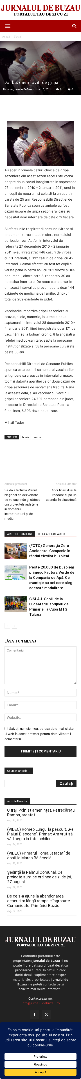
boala (25, 437)
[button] (7, 26)
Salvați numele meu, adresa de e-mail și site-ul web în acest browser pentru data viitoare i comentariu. (39, 734)
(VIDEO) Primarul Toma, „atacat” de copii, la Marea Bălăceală (38, 855)
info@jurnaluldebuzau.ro (41, 1003)
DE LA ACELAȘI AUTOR (52, 534)
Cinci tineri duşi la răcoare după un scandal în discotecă (61, 495)
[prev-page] (7, 626)
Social (18, 36)
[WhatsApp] (54, 110)
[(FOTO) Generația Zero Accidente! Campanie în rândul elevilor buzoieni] (15, 551)
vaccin (37, 437)
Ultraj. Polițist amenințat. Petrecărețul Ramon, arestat (41, 812)
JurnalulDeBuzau (24, 89)
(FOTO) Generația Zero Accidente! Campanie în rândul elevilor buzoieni (49, 550)
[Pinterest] (43, 110)
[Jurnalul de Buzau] (40, 10)
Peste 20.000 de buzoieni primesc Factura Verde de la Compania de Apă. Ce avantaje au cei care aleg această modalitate (51, 577)
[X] (33, 110)
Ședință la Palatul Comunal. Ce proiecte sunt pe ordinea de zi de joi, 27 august (39, 877)
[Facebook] (23, 110)
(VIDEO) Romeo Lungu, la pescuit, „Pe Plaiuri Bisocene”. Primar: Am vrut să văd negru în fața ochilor (40, 834)
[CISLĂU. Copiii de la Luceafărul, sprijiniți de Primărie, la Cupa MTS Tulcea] (15, 604)
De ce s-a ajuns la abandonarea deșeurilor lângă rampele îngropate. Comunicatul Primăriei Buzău (39, 901)
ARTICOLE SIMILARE (20, 534)
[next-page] (14, 626)
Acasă (6, 36)
